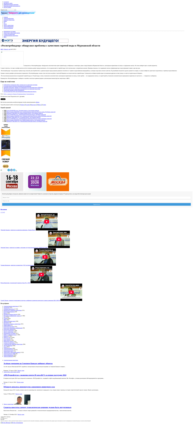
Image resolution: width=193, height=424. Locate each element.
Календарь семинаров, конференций (13, 328)
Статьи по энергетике (9, 343)
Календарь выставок (9, 326)
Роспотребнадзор (30, 94)
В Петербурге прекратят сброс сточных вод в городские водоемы (20, 84)
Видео (5, 313)
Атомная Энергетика (9, 19)
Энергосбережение (8, 26)
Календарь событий (9, 329)
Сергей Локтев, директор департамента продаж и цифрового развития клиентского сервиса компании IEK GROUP (30, 300)
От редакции (7, 338)
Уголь (5, 24)
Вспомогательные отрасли (10, 314)
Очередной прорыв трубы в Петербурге (14, 90)
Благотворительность (9, 311)
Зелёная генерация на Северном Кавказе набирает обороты (28, 363)
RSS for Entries (7, 7)
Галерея (6, 318)
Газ (4, 22)
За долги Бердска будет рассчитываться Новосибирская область (20, 91)
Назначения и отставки (10, 31)
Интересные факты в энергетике (12, 324)
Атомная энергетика (9, 309)
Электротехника (8, 348)
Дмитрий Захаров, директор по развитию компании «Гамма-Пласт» (18, 230)
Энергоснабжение (8, 28)
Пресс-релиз (7, 340)
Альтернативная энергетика (11, 35)
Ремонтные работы (8, 341)
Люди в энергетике (8, 25)
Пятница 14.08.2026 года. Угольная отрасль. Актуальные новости (23, 117)
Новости (6, 336)
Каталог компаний (8, 330)
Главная (6, 17)
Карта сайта (2, 419)
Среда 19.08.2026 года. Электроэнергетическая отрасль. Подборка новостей (26, 114)
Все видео (4, 209)
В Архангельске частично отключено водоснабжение (17, 86)
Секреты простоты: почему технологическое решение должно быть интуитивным (37, 407)
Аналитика (6, 307)
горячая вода (10, 94)
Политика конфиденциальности (12, 6)
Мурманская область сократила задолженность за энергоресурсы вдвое (22, 89)
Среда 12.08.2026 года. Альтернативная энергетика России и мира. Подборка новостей (29, 118)
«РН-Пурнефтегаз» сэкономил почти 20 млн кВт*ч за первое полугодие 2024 (35, 375)
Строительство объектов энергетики (13, 344)
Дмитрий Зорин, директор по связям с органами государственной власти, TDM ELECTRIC (24, 247)
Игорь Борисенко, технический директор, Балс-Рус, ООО (15, 282)
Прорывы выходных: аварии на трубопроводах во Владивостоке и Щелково (23, 87)
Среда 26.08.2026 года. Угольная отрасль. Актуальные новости (23, 110)
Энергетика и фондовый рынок (12, 33)
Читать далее (21, 370)
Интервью (6, 322)
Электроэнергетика (9, 18)
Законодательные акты (9, 321)
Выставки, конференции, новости (12, 315)
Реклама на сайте (8, 3)
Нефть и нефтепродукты (10, 334)
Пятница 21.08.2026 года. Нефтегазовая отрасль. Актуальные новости (25, 113)
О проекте (6, 1)
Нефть (5, 21)
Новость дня (7, 49)
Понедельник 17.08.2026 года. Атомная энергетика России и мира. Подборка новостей (29, 116)
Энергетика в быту (8, 351)
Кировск (15, 94)
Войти (37, 102)
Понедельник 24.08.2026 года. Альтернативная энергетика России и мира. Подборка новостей (31, 112)
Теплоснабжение (8, 345)
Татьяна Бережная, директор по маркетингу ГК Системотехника (17, 265)
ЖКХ (5, 37)
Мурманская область (21, 94)
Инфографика (7, 325)
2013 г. (5, 94)
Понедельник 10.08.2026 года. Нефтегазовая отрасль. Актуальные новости (26, 120)
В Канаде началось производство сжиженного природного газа (29, 387)
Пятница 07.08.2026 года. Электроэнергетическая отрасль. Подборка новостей (27, 121)
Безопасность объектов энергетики (13, 310)
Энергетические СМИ (9, 353)
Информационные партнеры (11, 4)
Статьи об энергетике (9, 34)
